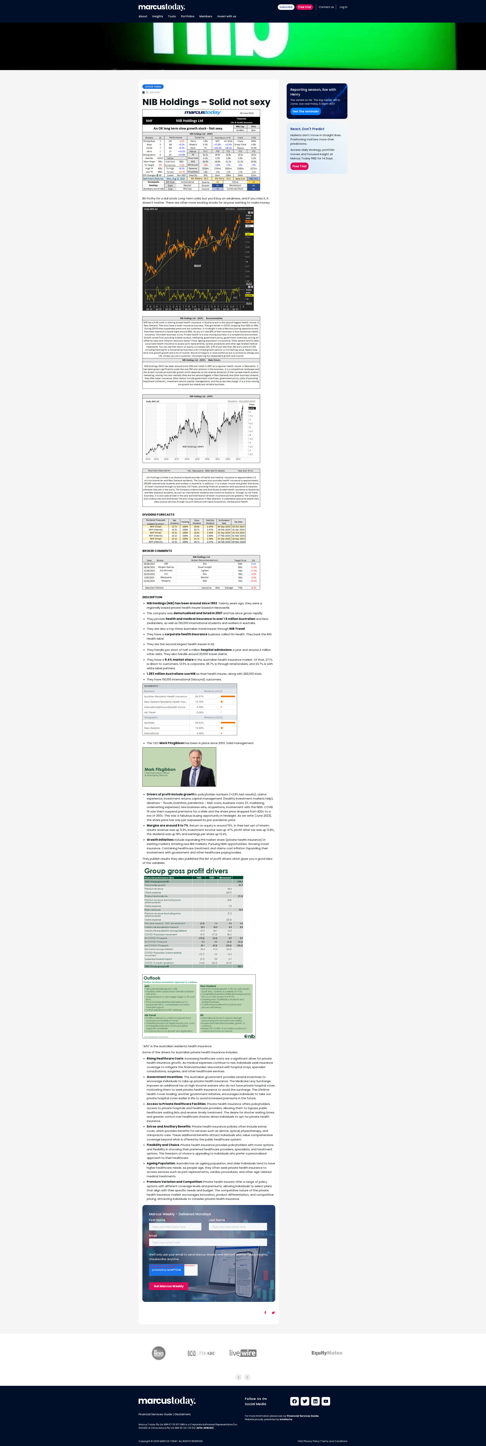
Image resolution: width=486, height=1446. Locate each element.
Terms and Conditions (334, 1441)
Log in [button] (343, 7)
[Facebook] (294, 1401)
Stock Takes (153, 86)
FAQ (300, 1441)
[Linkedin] (315, 1401)
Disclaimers (183, 1414)
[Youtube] (326, 1401)
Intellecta (286, 1419)
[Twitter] (305, 1401)
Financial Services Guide (155, 1414)
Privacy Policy (312, 1441)
